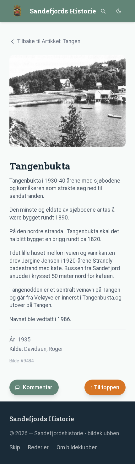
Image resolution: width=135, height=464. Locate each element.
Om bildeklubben (77, 447)
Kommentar (37, 387)
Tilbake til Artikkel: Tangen (48, 41)
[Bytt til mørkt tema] (118, 11)
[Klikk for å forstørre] (67, 101)
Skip (14, 447)
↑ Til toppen (104, 387)
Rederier (38, 447)
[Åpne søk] (103, 11)
